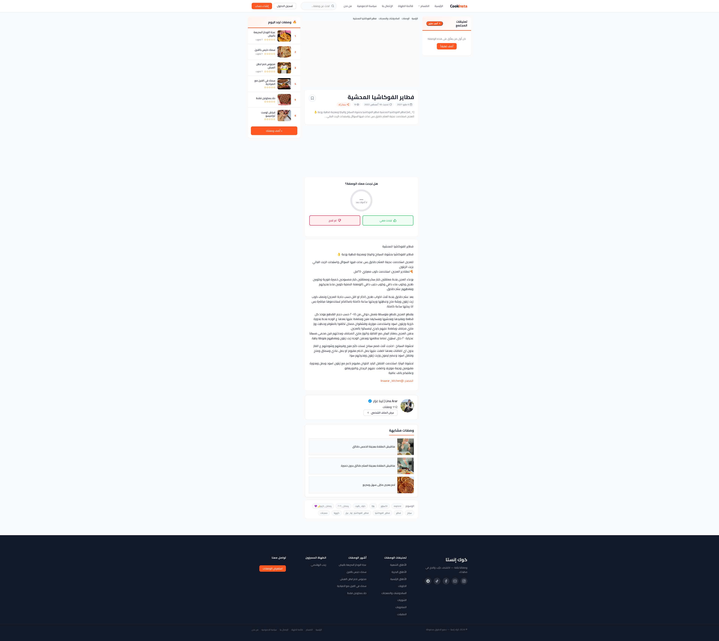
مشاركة (342, 104)
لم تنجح (332, 220)
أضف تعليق (433, 23)
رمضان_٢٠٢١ (343, 506)
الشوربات (401, 600)
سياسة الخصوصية (367, 6)
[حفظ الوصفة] (312, 98)
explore (397, 506)
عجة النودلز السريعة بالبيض (264, 34)
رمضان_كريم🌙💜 (323, 506)
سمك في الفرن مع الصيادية (264, 82)
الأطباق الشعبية (398, 564)
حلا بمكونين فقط (265, 98)
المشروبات (400, 607)
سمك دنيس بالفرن (265, 50)
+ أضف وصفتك (274, 130)
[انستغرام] (464, 581)
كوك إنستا (456, 559)
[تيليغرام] (428, 581)
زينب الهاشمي (318, 564)
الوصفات (405, 18)
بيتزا (373, 506)
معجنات (323, 513)
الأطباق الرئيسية (398, 579)
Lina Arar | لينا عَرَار (385, 401)
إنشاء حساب (262, 6)
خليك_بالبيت (360, 506)
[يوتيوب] (455, 581)
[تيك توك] (437, 581)
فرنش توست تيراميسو (268, 114)
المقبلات (401, 614)
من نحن (348, 6)
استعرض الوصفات (273, 568)
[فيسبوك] (446, 581)
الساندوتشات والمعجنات (389, 18)
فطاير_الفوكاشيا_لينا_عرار (357, 513)
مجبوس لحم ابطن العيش (265, 65)
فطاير (398, 513)
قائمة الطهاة (405, 6)
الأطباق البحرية (399, 571)
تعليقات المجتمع (461, 23)
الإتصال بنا (387, 6)
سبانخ (409, 513)
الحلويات (402, 585)
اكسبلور (384, 506)
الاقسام (425, 6)
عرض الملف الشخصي (382, 412)
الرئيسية (439, 6)
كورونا (336, 513)
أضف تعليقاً (446, 46)
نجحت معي (386, 220)
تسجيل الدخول (285, 6)
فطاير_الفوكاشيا (382, 513)
